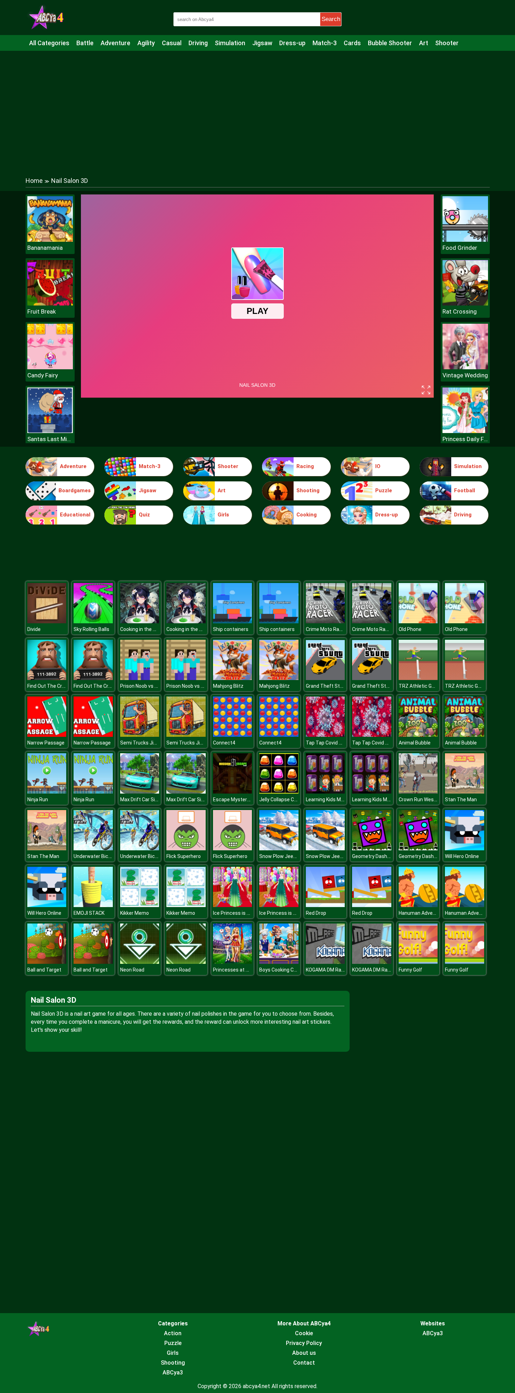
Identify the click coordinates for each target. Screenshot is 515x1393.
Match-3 (325, 43)
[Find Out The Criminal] (47, 678)
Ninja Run (37, 799)
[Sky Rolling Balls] (93, 621)
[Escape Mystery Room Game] (232, 791)
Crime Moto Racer (326, 629)
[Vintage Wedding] (465, 367)
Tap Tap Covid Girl (326, 743)
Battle (85, 43)
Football (464, 490)
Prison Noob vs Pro (141, 686)
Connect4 (224, 743)
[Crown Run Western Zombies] (418, 791)
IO (377, 466)
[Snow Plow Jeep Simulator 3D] (278, 848)
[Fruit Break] (50, 303)
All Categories (49, 43)
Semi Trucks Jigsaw (143, 743)
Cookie (304, 1333)
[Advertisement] (257, 107)
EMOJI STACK (89, 913)
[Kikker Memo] (139, 905)
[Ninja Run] (47, 791)
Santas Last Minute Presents (50, 438)
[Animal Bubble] (418, 735)
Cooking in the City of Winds (151, 629)
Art (423, 43)
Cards (352, 43)
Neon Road (132, 970)
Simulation (230, 43)
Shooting (308, 490)
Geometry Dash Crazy (376, 856)
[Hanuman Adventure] (418, 905)
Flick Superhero (183, 856)
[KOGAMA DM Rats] (325, 962)
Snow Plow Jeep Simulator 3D (292, 856)
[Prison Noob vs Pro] (139, 678)
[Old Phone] (418, 621)
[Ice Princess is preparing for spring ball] (232, 905)
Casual (171, 43)
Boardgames (75, 490)
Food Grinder (459, 247)
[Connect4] (232, 735)
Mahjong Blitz (228, 686)
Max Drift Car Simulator (146, 799)
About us (304, 1353)
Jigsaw (262, 43)
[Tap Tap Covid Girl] (325, 735)
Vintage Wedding (465, 375)
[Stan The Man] (464, 791)
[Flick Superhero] (186, 848)
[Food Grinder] (465, 239)
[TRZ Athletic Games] (418, 678)
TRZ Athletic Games (422, 686)
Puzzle (383, 490)
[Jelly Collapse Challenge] (278, 791)
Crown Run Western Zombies (431, 799)
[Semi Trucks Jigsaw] (139, 735)
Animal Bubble (415, 743)
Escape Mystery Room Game (245, 799)
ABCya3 (173, 1372)
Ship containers (230, 629)
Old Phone (410, 629)
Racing (305, 466)
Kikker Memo (134, 913)
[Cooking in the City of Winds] (139, 621)
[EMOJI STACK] (93, 905)
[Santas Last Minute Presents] (50, 431)
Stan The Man (461, 799)
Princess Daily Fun (465, 438)
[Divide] (47, 621)
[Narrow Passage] (47, 735)
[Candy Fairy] (50, 367)
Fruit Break (41, 311)
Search (331, 19)
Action (172, 1333)
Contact (304, 1362)
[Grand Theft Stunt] (325, 678)
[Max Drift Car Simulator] (139, 791)
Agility (146, 43)
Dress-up (292, 43)
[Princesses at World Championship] (232, 962)
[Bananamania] (50, 239)
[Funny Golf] (418, 962)
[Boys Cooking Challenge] (278, 962)
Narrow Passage (45, 743)
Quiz (144, 515)
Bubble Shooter (390, 43)
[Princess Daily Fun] (465, 431)
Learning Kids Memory (330, 799)
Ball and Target (44, 970)
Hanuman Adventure (422, 913)
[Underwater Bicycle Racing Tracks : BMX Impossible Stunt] (93, 848)
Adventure (115, 43)
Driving (198, 43)
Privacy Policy (304, 1343)
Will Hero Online (462, 856)
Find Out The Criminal (51, 686)
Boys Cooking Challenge (286, 970)
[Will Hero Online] (464, 848)
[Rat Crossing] (465, 303)
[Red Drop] (325, 905)
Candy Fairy (42, 375)
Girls (223, 515)
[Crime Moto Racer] (325, 621)
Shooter (447, 43)
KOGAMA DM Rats (326, 970)
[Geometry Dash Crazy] (371, 848)
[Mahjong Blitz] (232, 678)
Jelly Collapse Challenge (286, 799)
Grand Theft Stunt (327, 686)
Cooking (306, 515)
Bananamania (45, 247)
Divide (34, 629)
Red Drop (316, 913)
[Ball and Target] (47, 962)
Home (34, 180)
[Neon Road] (139, 962)
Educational (75, 515)
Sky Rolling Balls (91, 629)
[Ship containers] (232, 621)
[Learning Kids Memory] (325, 791)
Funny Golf (410, 970)
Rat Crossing (459, 311)
